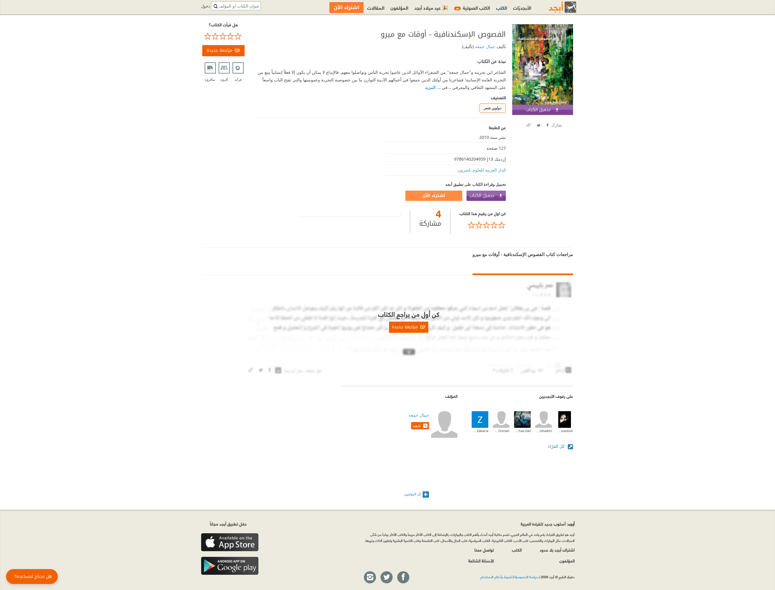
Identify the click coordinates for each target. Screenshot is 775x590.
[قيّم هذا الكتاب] (483, 225)
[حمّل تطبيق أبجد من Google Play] (230, 565)
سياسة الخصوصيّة (526, 577)
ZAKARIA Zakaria (480, 430)
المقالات (375, 7)
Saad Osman (501, 430)
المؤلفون (399, 7)
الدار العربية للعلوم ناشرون (482, 170)
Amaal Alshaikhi (543, 430)
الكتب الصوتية (473, 7)
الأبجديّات (522, 7)
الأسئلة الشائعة (481, 560)
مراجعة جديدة (219, 50)
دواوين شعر (492, 107)
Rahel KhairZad (522, 430)
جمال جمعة (484, 46)
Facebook (547, 123)
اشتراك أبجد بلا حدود (557, 549)
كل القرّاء (557, 446)
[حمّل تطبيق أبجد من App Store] (230, 542)
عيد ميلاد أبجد (431, 7)
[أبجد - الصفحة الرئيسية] (555, 7)
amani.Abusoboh (564, 430)
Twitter (538, 123)
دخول (205, 6)
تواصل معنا (484, 549)
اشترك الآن (433, 196)
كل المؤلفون (412, 494)
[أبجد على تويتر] (386, 577)
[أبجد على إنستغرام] (369, 577)
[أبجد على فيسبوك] (403, 577)
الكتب (501, 7)
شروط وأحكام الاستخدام (496, 577)
